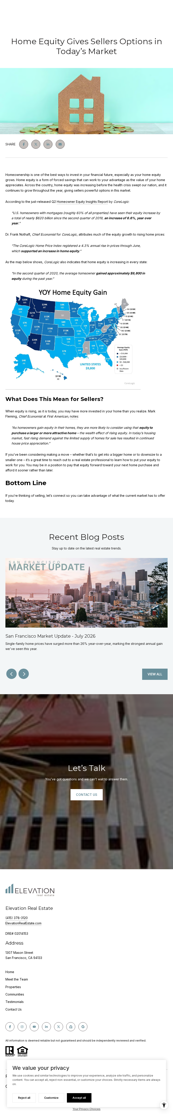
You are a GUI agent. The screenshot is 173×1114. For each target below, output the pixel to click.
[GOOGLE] (82, 1026)
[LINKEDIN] (46, 1026)
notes (74, 416)
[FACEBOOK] (9, 1026)
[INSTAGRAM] (22, 1026)
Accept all (79, 1097)
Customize (51, 1097)
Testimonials (14, 1002)
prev (11, 674)
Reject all (24, 1097)
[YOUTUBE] (34, 1026)
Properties (13, 987)
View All (155, 674)
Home (9, 972)
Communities (14, 994)
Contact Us (13, 1009)
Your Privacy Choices (86, 1109)
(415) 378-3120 (16, 918)
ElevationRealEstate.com (23, 923)
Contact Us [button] (86, 795)
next (23, 674)
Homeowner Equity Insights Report (82, 202)
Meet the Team (16, 979)
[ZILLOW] (70, 1026)
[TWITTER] (58, 1026)
